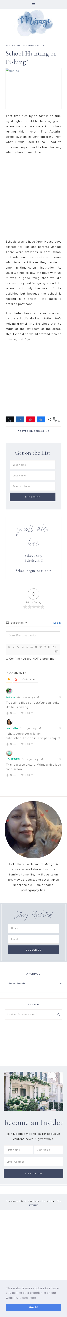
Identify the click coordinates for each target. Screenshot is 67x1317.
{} (49, 646)
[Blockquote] (36, 647)
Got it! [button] (33, 1307)
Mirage (33, 23)
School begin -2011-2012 (33, 570)
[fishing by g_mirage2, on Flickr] (33, 88)
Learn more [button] (28, 1297)
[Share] (20, 419)
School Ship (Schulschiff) (33, 558)
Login (57, 622)
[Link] (45, 647)
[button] (33, 4)
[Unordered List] (31, 647)
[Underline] (18, 647)
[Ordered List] (27, 647)
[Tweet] (10, 419)
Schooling (13, 45)
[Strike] (22, 647)
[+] (54, 646)
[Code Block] (40, 647)
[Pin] (30, 419)
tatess (11, 697)
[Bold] (9, 647)
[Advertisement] (33, 199)
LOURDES (13, 759)
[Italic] (13, 647)
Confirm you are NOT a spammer (32, 658)
